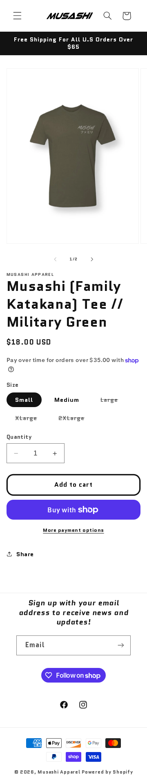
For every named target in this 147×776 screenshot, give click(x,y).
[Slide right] (92, 259)
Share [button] (25, 554)
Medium (66, 399)
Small (24, 399)
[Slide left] (55, 259)
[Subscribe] (120, 645)
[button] (17, 16)
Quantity (19, 437)
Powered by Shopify (107, 772)
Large (113, 401)
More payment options (73, 530)
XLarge (30, 419)
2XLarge (75, 419)
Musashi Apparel (59, 772)
